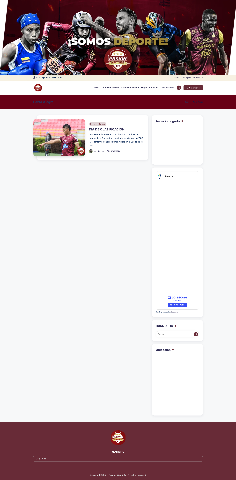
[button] (193, 87)
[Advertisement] (177, 143)
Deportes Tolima (97, 124)
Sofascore (174, 312)
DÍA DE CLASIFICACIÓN (106, 129)
